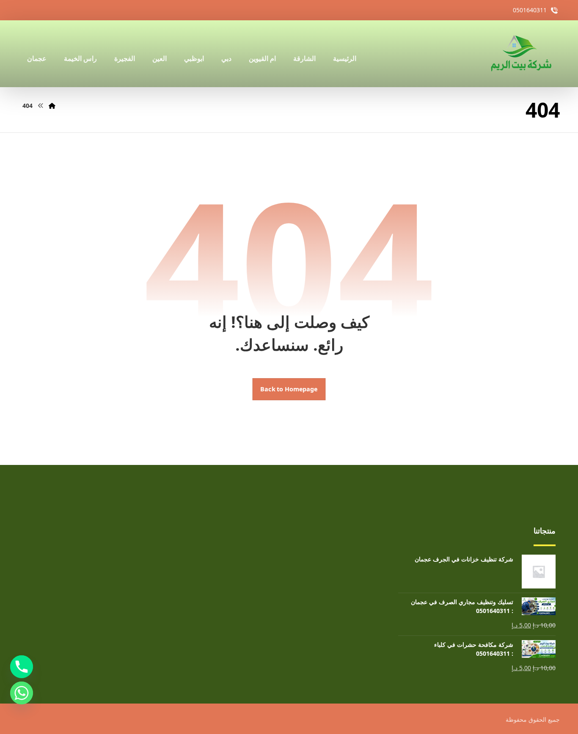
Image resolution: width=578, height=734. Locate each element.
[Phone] (21, 666)
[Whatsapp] (21, 693)
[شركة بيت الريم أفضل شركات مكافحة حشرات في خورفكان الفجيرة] (520, 53)
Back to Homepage (289, 389)
